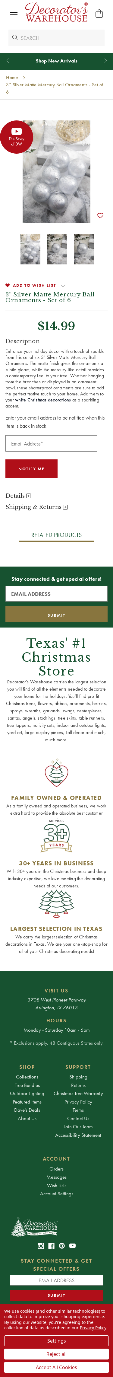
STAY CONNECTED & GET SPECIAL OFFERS (56, 1264)
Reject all (56, 1354)
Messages (56, 1177)
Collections (27, 1076)
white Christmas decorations (43, 400)
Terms (78, 1110)
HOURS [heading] (56, 1020)
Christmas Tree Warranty (78, 1093)
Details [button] (15, 496)
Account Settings (56, 1193)
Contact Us (78, 1118)
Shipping (78, 1076)
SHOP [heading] (27, 1067)
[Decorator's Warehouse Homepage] (57, 1226)
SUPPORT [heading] (78, 1067)
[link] (41, 1246)
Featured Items (27, 1101)
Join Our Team (78, 1126)
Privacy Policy (78, 1101)
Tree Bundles (27, 1085)
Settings (56, 1340)
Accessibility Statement (78, 1135)
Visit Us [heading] (56, 990)
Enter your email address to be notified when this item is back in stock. (55, 421)
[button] (13, 13)
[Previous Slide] (7, 61)
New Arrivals (62, 61)
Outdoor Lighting (27, 1093)
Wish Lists (56, 1185)
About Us (27, 1118)
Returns (78, 1085)
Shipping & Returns (34, 507)
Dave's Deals (27, 1110)
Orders (56, 1168)
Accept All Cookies (56, 1367)
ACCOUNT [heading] (57, 1158)
